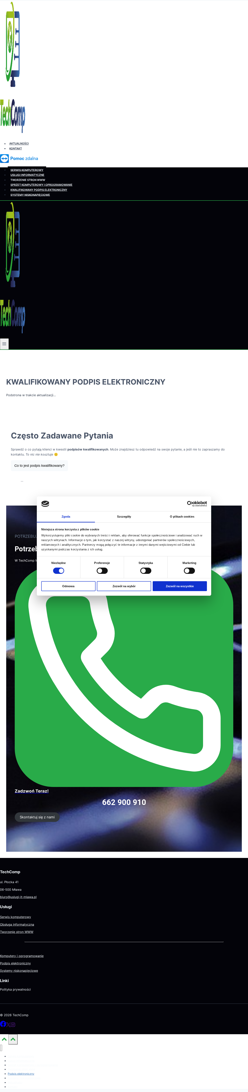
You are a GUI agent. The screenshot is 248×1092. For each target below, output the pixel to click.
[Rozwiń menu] (4, 343)
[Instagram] (13, 1026)
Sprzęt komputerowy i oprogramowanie (41, 184)
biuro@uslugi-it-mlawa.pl (18, 897)
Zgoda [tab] (66, 516)
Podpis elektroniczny (15, 963)
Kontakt (15, 148)
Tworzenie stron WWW (16, 932)
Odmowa (68, 586)
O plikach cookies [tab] (182, 516)
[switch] (102, 571)
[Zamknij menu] (1, 1048)
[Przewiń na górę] (4, 1040)
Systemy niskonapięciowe (30, 194)
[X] (8, 1026)
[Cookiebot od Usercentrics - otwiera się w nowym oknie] (190, 504)
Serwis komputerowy (26, 169)
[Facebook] (3, 1026)
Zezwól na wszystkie (180, 586)
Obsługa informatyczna (17, 924)
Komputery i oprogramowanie (22, 956)
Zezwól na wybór (124, 586)
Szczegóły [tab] (124, 516)
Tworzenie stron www (27, 180)
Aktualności (19, 143)
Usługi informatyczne (27, 174)
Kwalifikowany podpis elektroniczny (38, 189)
